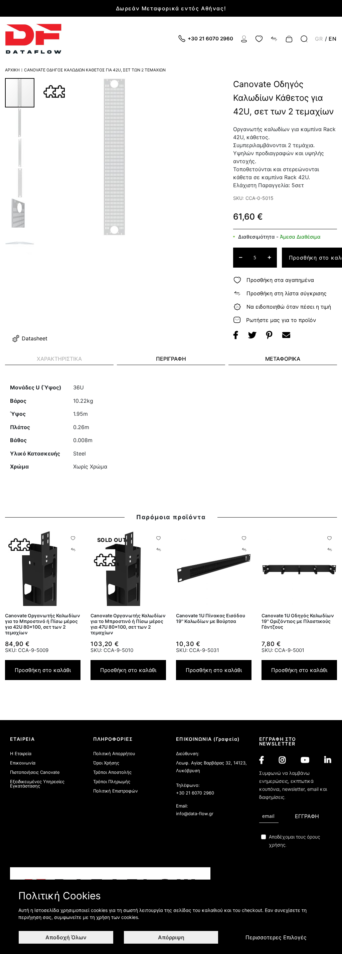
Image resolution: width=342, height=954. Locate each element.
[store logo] (33, 39)
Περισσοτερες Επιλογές (276, 937)
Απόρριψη (171, 937)
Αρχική (12, 69)
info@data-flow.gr (194, 813)
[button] (20, 122)
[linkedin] (327, 760)
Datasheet (34, 338)
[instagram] (282, 760)
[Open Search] (304, 39)
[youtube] (305, 760)
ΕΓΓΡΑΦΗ (307, 816)
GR (319, 38)
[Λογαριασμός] (244, 38)
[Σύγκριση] (274, 38)
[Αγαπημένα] (259, 38)
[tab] (59, 359)
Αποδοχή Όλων (66, 937)
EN (333, 38)
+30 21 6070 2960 (195, 793)
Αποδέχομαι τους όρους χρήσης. (294, 841)
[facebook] (261, 760)
